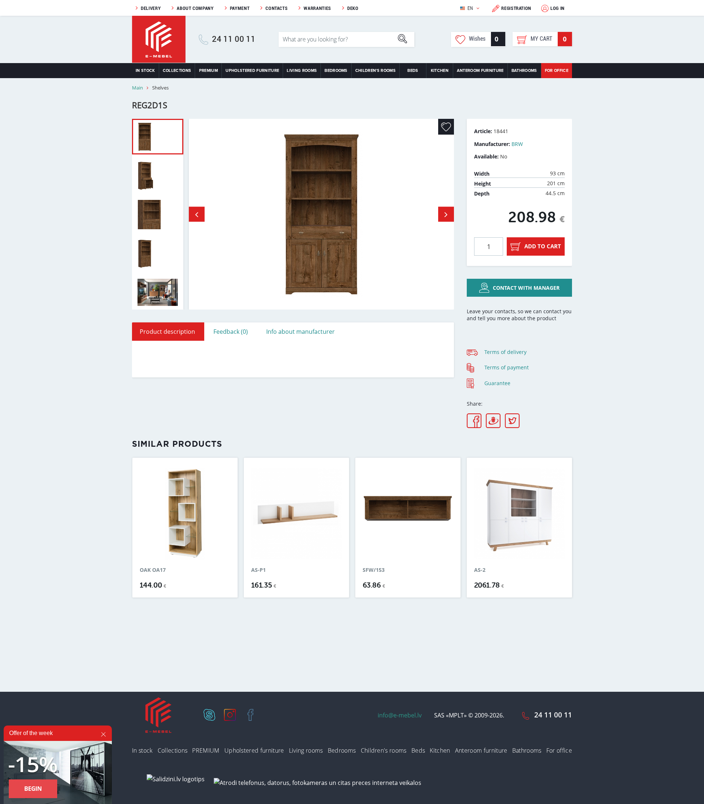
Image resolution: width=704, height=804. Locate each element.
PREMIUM (208, 70)
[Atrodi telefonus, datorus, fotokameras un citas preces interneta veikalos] (317, 782)
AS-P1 (258, 570)
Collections (177, 70)
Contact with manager (526, 287)
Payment (240, 8)
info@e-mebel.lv (400, 715)
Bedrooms (336, 70)
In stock (145, 70)
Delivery (151, 8)
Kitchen (439, 70)
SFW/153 (374, 570)
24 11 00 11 (234, 39)
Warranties (317, 8)
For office (556, 70)
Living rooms (302, 70)
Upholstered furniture (252, 70)
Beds (412, 70)
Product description (167, 332)
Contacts (276, 8)
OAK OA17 (153, 570)
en (470, 8)
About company (195, 8)
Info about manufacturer (300, 332)
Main (137, 88)
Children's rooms (375, 70)
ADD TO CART (542, 246)
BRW (517, 143)
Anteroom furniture (480, 70)
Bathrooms (524, 70)
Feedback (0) (230, 332)
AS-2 (479, 570)
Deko (353, 8)
